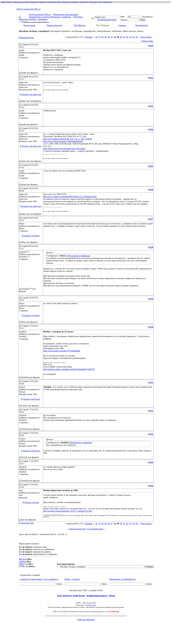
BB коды (23, 559)
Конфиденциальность (97, 595)
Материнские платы (54, 2)
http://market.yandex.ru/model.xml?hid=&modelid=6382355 (69, 369)
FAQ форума (79, 25)
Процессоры (43, 2)
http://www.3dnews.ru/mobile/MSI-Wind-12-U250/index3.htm (70, 196)
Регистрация (29, 25)
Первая (88, 37)
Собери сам (93, 2)
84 (102, 37)
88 (115, 37)
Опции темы (147, 41)
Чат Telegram (102, 25)
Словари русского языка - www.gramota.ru (39, 579)
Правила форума (54, 25)
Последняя (146, 37)
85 (106, 37)
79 (99, 37)
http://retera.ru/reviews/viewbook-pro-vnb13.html (64, 148)
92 (127, 37)
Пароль (123, 20)
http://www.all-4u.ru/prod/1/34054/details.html (63, 141)
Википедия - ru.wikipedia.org (122, 579)
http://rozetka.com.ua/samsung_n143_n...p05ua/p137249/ (67, 511)
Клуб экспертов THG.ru (40, 14)
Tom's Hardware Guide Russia (71, 595)
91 (124, 37)
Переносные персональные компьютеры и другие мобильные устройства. (53, 15)
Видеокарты (34, 2)
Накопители (84, 2)
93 (130, 37)
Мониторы (65, 2)
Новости (9, 2)
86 (109, 37)
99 (136, 37)
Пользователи (141, 25)
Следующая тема (95, 529)
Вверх (112, 595)
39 (96, 37)
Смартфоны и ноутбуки (21, 2)
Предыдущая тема (77, 529)
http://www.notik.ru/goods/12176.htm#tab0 (61, 351)
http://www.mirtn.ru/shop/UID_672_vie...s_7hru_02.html (67, 139)
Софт (99, 2)
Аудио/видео (74, 2)
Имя (122, 16)
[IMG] (21, 564)
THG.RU (3, 2)
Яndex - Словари (72, 579)
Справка (122, 25)
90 (121, 37)
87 (112, 37)
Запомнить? (147, 17)
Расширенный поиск (107, 20)
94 (133, 37)
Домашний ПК (107, 2)
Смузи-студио (90, 605)
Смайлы (22, 561)
